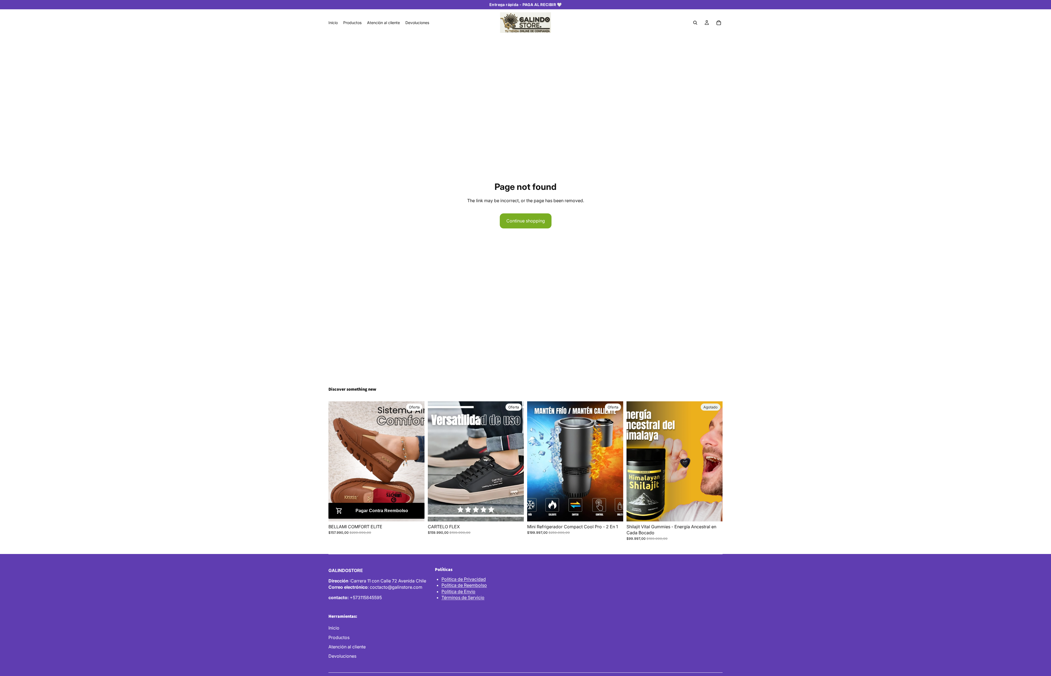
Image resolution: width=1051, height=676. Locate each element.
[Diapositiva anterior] (336, 461)
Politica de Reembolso (464, 585)
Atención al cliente (347, 646)
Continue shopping (525, 221)
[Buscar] (695, 23)
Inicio (333, 628)
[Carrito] (719, 23)
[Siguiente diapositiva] (416, 461)
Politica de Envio (458, 591)
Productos (339, 637)
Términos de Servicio (462, 597)
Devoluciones (342, 656)
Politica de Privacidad (463, 579)
